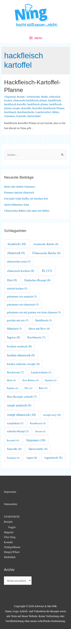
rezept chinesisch (21, 414)
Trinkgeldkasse (12, 547)
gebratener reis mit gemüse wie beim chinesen (34, 312)
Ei (47, 270)
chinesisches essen (19, 261)
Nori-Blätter (30, 380)
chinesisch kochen (20, 271)
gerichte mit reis (18, 320)
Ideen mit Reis (39, 328)
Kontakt (8, 542)
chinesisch (16, 253)
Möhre (55, 112)
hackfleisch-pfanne (37, 104)
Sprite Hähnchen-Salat (16, 204)
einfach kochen (17, 288)
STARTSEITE (12, 516)
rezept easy (52, 415)
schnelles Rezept (18, 431)
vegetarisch (53, 457)
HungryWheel (12, 552)
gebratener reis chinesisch (23, 304)
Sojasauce (9, 116)
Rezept (20, 96)
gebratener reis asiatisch (22, 296)
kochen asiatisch (19, 346)
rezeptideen (15, 423)
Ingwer (13, 337)
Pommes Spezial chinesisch (19, 192)
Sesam (40, 431)
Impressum (10, 491)
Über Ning (10, 537)
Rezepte (8, 521)
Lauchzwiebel (43, 112)
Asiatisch (16, 244)
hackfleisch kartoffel (15, 104)
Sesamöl (13, 440)
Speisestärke (34, 116)
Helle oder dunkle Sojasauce (19, 186)
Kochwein (15, 372)
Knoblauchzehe (25, 112)
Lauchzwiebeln (41, 372)
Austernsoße (33, 96)
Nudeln (50, 380)
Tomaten (13, 457)
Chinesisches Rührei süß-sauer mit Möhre (27, 210)
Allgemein (10, 96)
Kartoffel (26, 108)
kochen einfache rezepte (23, 364)
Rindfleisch (38, 423)
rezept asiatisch (19, 405)
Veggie (12, 527)
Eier (12, 280)
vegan (31, 457)
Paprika (12, 388)
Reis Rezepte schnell (22, 396)
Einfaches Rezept (37, 280)
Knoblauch (10, 112)
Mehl (11, 380)
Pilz (28, 388)
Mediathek (10, 557)
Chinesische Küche (46, 253)
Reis (43, 388)
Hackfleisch (54, 100)
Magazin (8, 532)
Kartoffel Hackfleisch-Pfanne (48, 108)
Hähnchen (14, 328)
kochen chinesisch (21, 355)
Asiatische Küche (45, 244)
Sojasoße (21, 116)
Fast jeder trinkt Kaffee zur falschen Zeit (26, 198)
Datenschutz (10, 504)
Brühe (44, 96)
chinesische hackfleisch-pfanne (30, 100)
